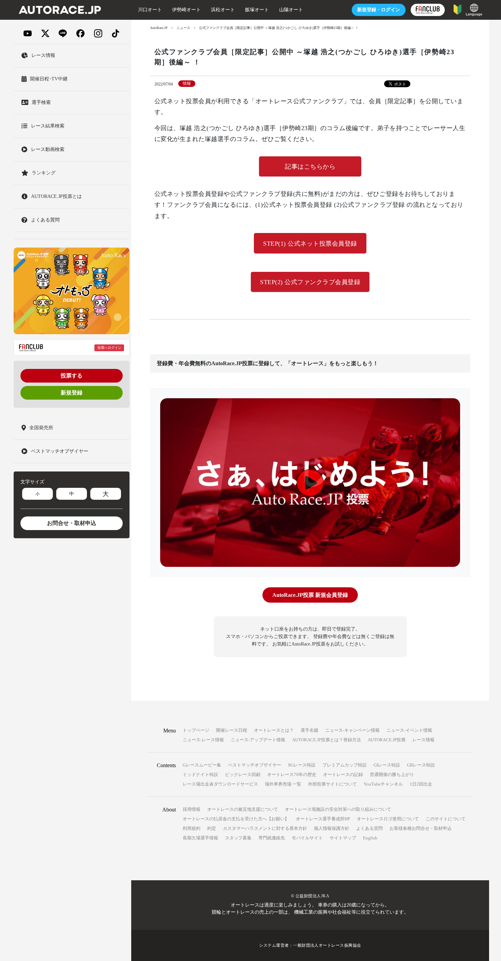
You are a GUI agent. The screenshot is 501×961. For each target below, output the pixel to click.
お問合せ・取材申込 (71, 523)
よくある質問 (369, 828)
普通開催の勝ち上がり (392, 774)
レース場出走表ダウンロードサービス (220, 784)
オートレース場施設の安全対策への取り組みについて (338, 809)
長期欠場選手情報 (200, 837)
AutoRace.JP (159, 28)
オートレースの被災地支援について (242, 809)
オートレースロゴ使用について (388, 818)
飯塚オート (257, 9)
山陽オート (291, 9)
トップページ (196, 730)
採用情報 (191, 809)
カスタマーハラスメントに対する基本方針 (265, 828)
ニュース (183, 28)
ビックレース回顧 (242, 774)
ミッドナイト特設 (200, 774)
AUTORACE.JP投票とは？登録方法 (326, 739)
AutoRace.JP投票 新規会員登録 (310, 595)
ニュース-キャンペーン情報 (352, 730)
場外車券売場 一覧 (283, 784)
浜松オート (223, 9)
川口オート (150, 9)
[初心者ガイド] (457, 9)
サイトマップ (343, 837)
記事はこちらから (310, 166)
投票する (71, 375)
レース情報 (423, 739)
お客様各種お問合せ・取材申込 (421, 828)
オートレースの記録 (343, 774)
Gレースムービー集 (202, 765)
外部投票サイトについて (332, 784)
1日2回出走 (421, 784)
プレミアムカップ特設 (344, 765)
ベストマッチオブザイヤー (254, 765)
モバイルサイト (307, 837)
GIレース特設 (387, 765)
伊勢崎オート (186, 9)
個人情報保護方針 (331, 828)
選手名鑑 (309, 730)
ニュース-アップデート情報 (258, 739)
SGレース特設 (302, 765)
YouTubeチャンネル (383, 784)
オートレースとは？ (274, 730)
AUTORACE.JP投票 (387, 739)
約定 (211, 828)
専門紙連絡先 (271, 837)
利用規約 (191, 828)
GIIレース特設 (421, 765)
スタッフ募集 (238, 837)
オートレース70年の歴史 (291, 774)
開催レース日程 (231, 730)
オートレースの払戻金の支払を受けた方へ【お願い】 (236, 818)
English (370, 837)
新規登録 (71, 393)
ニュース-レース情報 (203, 739)
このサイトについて (446, 818)
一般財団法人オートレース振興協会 (327, 945)
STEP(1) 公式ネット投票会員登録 (310, 243)
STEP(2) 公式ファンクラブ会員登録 (310, 282)
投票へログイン (109, 348)
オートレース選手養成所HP (323, 818)
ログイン (378, 9)
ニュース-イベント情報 (409, 730)
